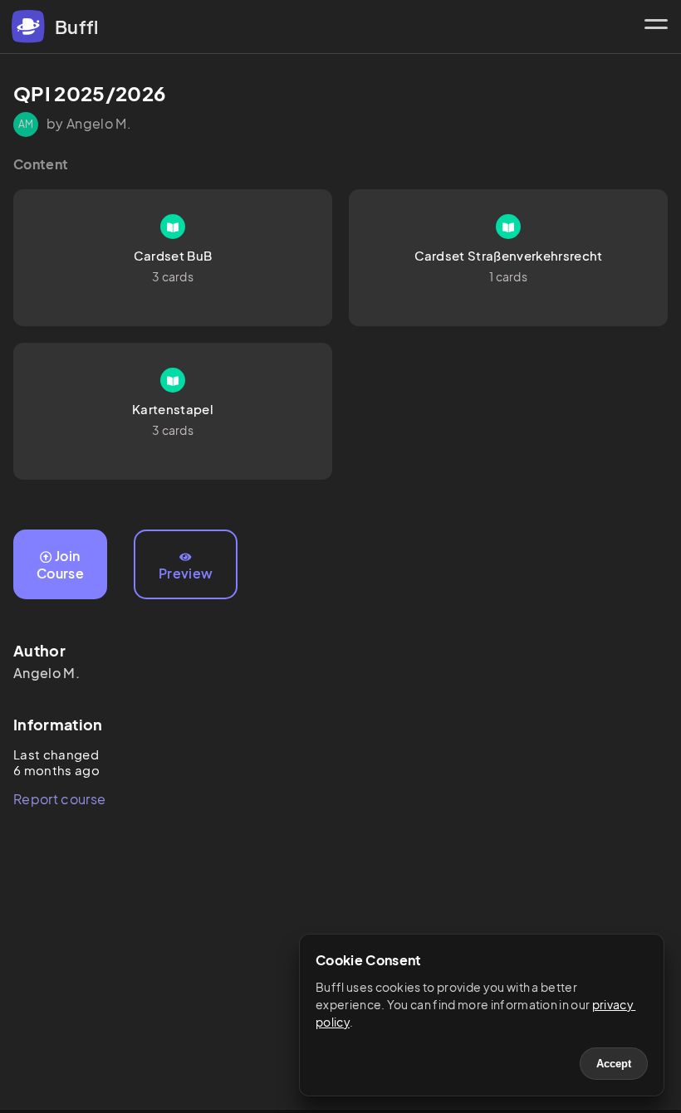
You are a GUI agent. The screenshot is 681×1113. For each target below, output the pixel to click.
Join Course (60, 564)
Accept (613, 1063)
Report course (59, 799)
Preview (186, 573)
